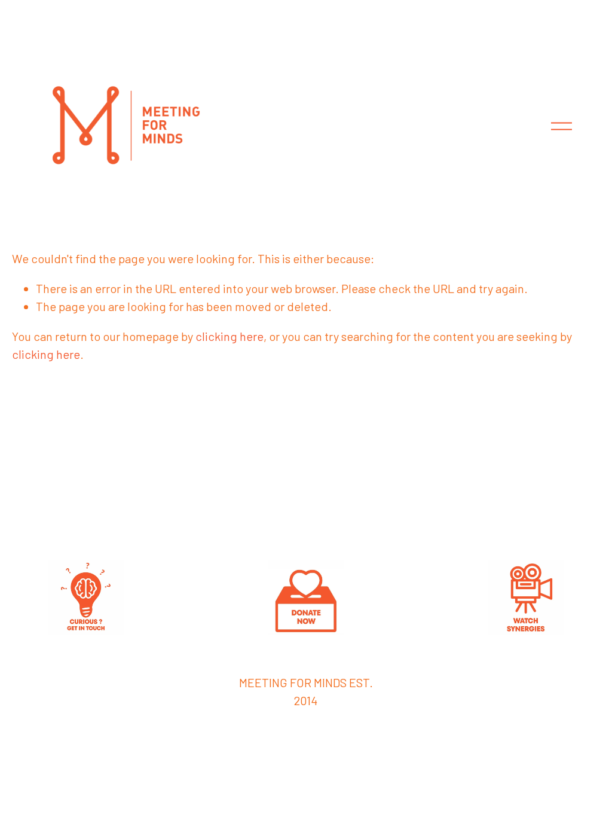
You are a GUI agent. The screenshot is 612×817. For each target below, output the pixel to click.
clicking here (229, 336)
